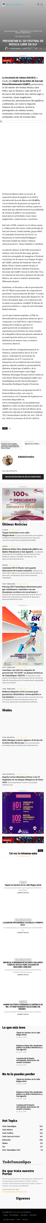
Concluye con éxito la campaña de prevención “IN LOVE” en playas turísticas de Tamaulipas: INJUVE (22, 673)
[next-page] (25, 1019)
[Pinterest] (26, 68)
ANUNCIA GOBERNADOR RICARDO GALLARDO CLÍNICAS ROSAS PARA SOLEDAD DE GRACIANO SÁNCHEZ (23, 964)
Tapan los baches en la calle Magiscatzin (23, 885)
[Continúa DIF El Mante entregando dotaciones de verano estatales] (8, 1062)
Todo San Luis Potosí (11, 31)
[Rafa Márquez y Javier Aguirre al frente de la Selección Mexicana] (23, 724)
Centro (5, 546)
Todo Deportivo (8, 737)
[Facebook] (16, 68)
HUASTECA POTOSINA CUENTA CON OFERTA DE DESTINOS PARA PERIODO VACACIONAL (10, 446)
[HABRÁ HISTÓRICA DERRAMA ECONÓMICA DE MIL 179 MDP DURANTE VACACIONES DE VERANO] (23, 990)
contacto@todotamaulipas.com (14, 1192)
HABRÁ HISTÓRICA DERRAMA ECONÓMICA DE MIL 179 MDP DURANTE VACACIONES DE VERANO (23, 1006)
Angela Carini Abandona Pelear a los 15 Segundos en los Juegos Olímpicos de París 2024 (22, 779)
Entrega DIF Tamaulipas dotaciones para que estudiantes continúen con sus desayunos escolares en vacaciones (22, 589)
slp (10, 428)
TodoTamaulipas (17, 1212)
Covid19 (5, 530)
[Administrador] (7, 48)
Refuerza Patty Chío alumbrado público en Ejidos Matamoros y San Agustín (29, 1048)
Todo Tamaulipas (8, 584)
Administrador (15, 48)
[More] (36, 68)
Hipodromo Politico (32, 443)
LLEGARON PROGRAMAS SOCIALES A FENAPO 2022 (23, 923)
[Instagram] (22, 1203)
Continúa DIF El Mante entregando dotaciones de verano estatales (27, 1060)
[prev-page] (20, 1019)
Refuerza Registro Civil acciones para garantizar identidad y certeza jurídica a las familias (21, 694)
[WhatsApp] (31, 68)
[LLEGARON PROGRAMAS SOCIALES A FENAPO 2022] (23, 908)
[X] (21, 68)
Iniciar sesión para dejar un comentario (23, 477)
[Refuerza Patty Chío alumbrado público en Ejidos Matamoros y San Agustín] (8, 1049)
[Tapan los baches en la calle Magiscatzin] (23, 870)
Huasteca (23, 1002)
